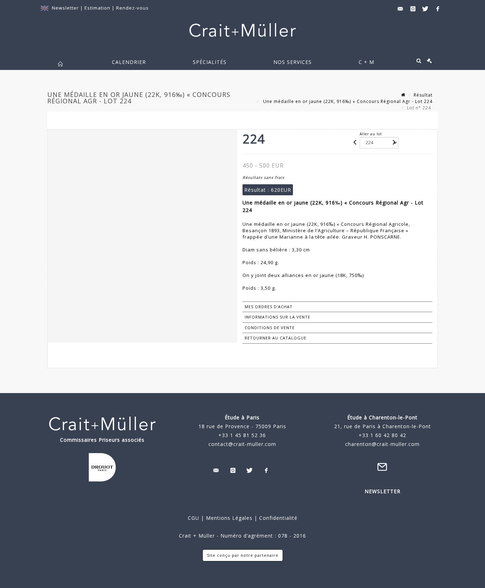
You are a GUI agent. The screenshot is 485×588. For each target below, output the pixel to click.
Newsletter (65, 8)
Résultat (423, 95)
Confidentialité (277, 517)
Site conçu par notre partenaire (242, 555)
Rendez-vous (132, 8)
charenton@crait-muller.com (382, 444)
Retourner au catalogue (275, 338)
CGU (193, 517)
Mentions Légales (229, 517)
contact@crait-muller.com (242, 444)
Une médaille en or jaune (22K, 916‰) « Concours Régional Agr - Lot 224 (347, 101)
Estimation (98, 8)
